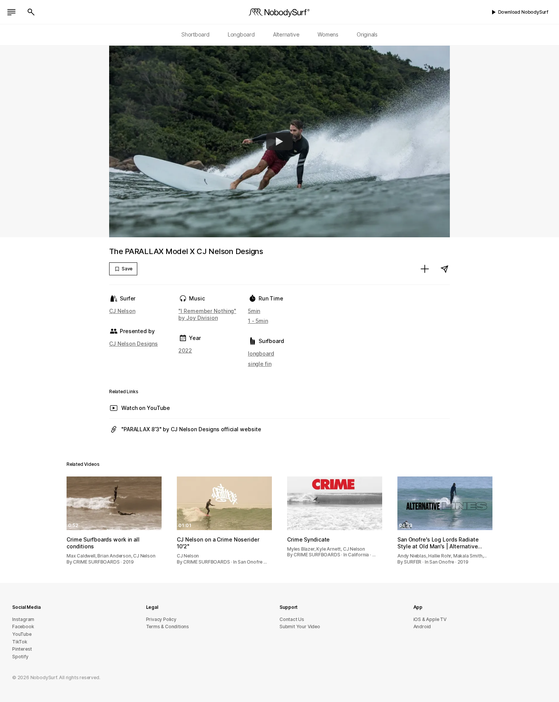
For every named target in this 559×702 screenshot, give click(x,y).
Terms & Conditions (167, 626)
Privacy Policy (161, 619)
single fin (260, 364)
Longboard (241, 34)
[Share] (444, 269)
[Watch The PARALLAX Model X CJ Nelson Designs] (279, 141)
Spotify (20, 656)
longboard (261, 353)
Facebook (23, 626)
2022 (185, 350)
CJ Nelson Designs (133, 343)
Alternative (286, 34)
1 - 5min (258, 321)
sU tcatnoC (292, 619)
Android (422, 626)
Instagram (23, 619)
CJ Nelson (122, 311)
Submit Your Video (300, 626)
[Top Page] (279, 12)
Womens (328, 34)
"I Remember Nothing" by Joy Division (207, 314)
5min (254, 311)
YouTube (22, 634)
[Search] (31, 12)
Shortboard (195, 34)
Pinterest (22, 649)
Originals (367, 34)
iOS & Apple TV (429, 619)
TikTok (19, 642)
